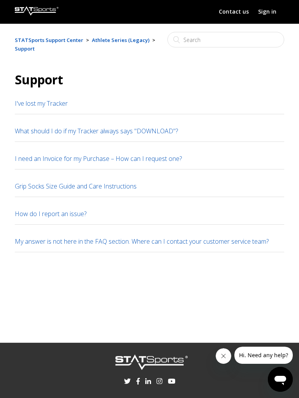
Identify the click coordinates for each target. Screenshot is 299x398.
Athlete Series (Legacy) (121, 40)
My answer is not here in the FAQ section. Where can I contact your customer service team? (142, 241)
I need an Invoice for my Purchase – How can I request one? (98, 158)
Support (25, 48)
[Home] (36, 13)
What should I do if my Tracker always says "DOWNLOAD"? (96, 131)
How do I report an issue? (50, 213)
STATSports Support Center (49, 40)
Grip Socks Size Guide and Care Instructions (76, 186)
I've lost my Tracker (41, 103)
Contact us (234, 11)
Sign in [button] (267, 11)
